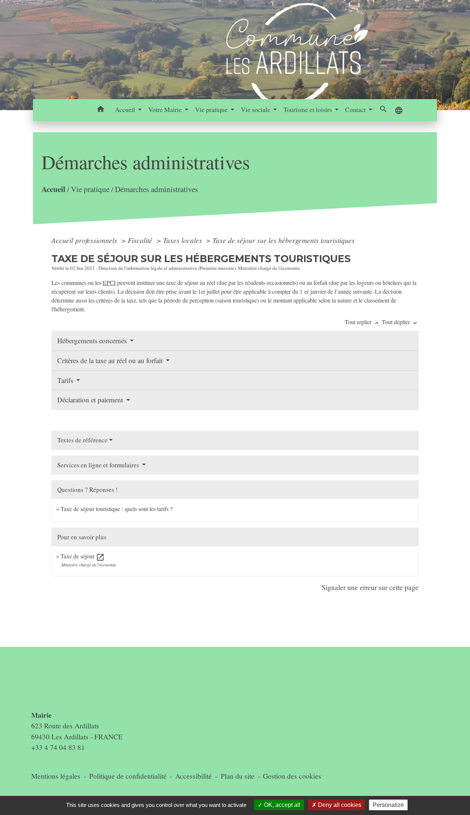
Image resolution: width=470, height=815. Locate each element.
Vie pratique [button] (212, 109)
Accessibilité (193, 775)
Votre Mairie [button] (165, 109)
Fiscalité (141, 240)
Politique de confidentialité (128, 775)
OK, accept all (281, 805)
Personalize (388, 805)
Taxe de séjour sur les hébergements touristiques (284, 240)
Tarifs (66, 380)
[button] (101, 110)
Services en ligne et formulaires (99, 465)
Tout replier (362, 322)
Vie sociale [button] (256, 109)
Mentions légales (55, 775)
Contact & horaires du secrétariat (60, 683)
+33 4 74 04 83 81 (58, 747)
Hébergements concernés (93, 340)
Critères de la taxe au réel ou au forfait (110, 360)
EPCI (109, 282)
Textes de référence (82, 440)
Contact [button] (356, 109)
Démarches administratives (156, 189)
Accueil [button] (126, 109)
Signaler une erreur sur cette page (370, 587)
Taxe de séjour (83, 556)
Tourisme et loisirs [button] (308, 109)
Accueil (53, 189)
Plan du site (237, 775)
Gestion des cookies (292, 775)
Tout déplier (400, 322)
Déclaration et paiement (91, 399)
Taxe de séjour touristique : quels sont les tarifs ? (117, 508)
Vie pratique (89, 189)
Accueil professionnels (85, 240)
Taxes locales (183, 240)
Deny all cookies (339, 805)
